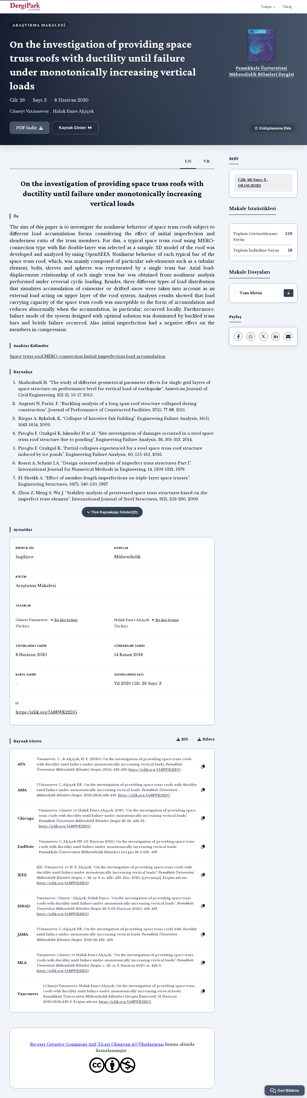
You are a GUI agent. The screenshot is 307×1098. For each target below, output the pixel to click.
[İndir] (288, 293)
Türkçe (266, 7)
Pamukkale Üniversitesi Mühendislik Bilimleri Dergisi (261, 71)
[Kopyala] (203, 767)
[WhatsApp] (251, 336)
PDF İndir (26, 127)
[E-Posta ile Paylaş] (288, 336)
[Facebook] (238, 336)
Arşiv (234, 158)
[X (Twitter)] (263, 336)
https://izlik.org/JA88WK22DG (46, 712)
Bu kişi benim (65, 620)
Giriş (287, 7)
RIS (184, 739)
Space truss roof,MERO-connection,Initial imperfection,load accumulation (87, 356)
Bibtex (208, 739)
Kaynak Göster (72, 128)
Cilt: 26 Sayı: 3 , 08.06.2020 (253, 182)
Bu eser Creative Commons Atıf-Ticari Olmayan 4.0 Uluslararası (97, 1044)
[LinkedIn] (275, 336)
